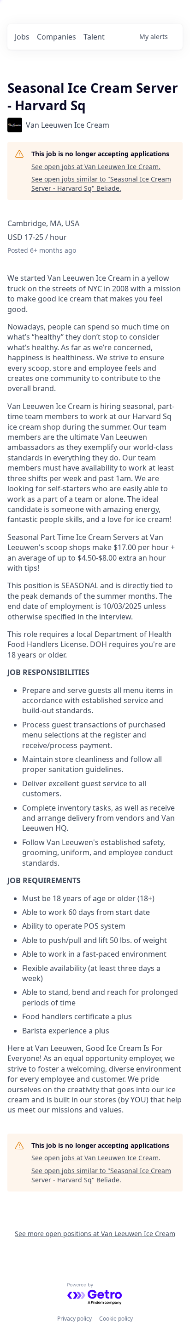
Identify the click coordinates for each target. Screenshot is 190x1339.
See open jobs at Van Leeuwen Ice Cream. (95, 166)
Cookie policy (116, 1318)
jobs (22, 37)
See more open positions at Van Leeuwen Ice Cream (95, 1233)
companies (56, 37)
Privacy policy (74, 1318)
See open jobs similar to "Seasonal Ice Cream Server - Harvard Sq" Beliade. (101, 184)
